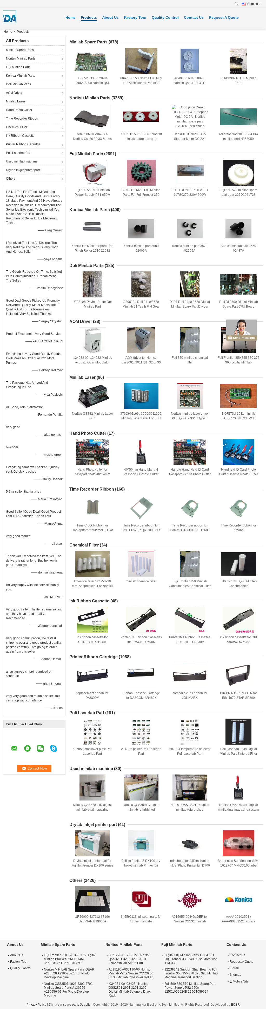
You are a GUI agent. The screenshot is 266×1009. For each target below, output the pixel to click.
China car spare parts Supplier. (71, 1004)
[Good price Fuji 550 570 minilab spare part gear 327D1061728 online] (238, 173)
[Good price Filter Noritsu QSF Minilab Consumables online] (238, 564)
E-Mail (234, 968)
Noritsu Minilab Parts (20, 58)
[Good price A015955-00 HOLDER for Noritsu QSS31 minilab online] (190, 899)
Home (70, 17)
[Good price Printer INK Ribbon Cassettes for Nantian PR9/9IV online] (190, 620)
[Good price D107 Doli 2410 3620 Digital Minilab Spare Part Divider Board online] (190, 284)
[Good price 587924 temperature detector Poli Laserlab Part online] (190, 732)
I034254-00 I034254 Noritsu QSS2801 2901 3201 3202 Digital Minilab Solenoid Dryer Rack (130, 989)
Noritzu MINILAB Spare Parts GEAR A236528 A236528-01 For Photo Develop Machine (69, 973)
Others (10, 178)
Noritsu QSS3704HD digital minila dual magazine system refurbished (238, 809)
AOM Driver (14, 93)
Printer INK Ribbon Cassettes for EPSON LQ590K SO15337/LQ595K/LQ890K (141, 641)
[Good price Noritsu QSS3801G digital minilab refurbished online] (141, 787)
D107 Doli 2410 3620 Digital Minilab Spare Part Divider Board (190, 306)
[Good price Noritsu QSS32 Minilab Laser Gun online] (92, 396)
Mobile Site (241, 981)
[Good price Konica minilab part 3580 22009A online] (141, 229)
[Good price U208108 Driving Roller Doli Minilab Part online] (92, 284)
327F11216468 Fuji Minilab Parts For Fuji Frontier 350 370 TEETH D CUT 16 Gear (141, 194)
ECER (235, 1004)
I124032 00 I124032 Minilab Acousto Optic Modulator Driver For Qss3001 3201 (92, 362)
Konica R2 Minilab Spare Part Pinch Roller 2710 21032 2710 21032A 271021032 (92, 250)
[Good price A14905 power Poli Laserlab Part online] (141, 732)
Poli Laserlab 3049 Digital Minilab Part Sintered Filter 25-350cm (238, 753)
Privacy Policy (36, 1004)
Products (89, 17)
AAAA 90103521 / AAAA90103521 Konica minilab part (238, 921)
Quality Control (165, 17)
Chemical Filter (16, 127)
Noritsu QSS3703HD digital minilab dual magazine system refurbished (92, 809)
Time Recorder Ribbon (22, 118)
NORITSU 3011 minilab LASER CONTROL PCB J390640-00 (238, 418)
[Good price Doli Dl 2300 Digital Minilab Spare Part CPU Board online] (238, 284)
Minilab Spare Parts (20, 50)
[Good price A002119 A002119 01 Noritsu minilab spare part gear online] (141, 117)
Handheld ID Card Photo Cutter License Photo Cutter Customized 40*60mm (238, 474)
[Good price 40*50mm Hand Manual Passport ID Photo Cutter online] (141, 452)
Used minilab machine (22, 161)
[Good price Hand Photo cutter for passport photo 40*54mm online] (92, 452)
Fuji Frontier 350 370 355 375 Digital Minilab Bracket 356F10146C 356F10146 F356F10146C (70, 959)
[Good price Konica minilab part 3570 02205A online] (190, 229)
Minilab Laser (15, 101)
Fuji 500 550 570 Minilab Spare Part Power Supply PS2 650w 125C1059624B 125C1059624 (189, 987)
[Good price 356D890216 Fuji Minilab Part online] (238, 61)
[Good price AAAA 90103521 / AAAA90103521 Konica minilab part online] (238, 899)
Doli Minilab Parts (18, 84)
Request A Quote (224, 17)
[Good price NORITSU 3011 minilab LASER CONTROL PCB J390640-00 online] (238, 396)
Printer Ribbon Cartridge (23, 144)
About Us (110, 17)
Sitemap (235, 975)
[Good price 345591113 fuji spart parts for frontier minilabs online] (141, 899)
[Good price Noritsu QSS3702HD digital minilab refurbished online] (190, 787)
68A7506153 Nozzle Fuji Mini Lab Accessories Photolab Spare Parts (141, 82)
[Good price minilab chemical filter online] (141, 564)
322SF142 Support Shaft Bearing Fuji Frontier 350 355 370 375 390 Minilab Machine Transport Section (191, 973)
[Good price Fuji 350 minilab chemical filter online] (190, 340)
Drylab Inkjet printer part (23, 170)
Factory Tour (135, 17)
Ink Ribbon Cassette (20, 136)
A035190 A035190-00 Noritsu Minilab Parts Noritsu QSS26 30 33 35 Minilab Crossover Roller (131, 973)
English (252, 4)
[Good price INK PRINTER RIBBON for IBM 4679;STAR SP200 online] (238, 676)
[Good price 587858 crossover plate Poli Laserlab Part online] (92, 732)
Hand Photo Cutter (19, 110)
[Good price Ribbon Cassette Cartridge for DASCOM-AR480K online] (141, 676)
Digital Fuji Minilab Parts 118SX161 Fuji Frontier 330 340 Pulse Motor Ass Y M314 (190, 959)
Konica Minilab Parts (20, 75)
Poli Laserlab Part (18, 153)
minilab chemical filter (141, 581)
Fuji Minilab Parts (18, 67)
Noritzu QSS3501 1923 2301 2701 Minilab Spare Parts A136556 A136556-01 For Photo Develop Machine (68, 989)
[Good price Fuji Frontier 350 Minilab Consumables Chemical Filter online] (190, 564)
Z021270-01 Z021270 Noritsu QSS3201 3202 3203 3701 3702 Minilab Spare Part (129, 959)
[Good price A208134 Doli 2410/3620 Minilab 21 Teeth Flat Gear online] (141, 284)
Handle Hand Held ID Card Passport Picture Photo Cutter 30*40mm (190, 474)
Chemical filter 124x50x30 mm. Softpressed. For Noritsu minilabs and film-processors (92, 586)
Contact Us (194, 17)
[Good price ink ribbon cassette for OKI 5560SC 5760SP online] (238, 620)
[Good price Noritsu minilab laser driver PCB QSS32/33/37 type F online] (190, 396)
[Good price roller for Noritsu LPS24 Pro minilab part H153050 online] (238, 117)
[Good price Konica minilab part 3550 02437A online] (238, 229)
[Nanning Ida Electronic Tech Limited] (238, 4)
